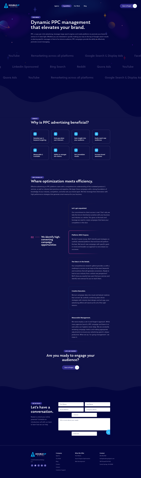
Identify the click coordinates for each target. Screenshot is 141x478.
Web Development (80, 461)
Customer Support (61, 470)
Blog (85, 6)
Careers (58, 464)
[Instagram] (38, 465)
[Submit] (108, 432)
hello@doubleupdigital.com (107, 458)
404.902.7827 (103, 456)
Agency (56, 6)
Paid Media (78, 456)
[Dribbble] (45, 465)
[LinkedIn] (42, 465)
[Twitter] (35, 465)
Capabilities (66, 6)
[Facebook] (32, 465)
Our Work (77, 6)
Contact (58, 467)
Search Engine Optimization (82, 458)
